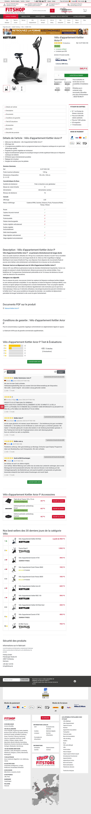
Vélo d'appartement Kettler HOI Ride (30, 539)
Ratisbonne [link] (7, 744)
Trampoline (66, 732)
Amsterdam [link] (7, 765)
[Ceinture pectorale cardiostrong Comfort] (8, 516)
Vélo (22, 27)
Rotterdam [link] (21, 767)
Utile (7, 390)
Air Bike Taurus (23, 624)
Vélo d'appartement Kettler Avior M (29, 586)
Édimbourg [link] (7, 752)
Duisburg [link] (23, 734)
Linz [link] (21, 759)
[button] (6, 88)
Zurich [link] (18, 772)
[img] (69, 59)
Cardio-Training (11, 16)
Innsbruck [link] (10, 759)
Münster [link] (17, 742)
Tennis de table (67, 734)
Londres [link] (18, 752)
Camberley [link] (24, 750)
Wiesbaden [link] (13, 746)
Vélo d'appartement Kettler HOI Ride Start (31, 605)
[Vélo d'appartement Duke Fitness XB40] (14, 569)
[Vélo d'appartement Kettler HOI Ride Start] (14, 607)
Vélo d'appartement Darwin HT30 (29, 558)
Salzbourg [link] (25, 759)
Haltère (65, 741)
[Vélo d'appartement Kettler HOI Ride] (14, 541)
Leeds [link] (11, 750)
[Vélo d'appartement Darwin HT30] (14, 559)
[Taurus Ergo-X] (14, 550)
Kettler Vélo (28, 27)
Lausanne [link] (13, 772)
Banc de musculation (69, 736)
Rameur (65, 727)
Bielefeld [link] (25, 730)
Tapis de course (67, 725)
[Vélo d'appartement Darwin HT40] (14, 616)
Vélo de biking (67, 738)
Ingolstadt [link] (12, 738)
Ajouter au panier (76, 75)
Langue (73, 1)
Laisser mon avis (34, 362)
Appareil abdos (67, 758)
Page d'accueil (6, 27)
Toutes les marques (68, 770)
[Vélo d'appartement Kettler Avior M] (14, 588)
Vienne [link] (6, 761)
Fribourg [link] (16, 736)
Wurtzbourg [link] (19, 746)
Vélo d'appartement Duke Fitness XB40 (31, 567)
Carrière (23, 1)
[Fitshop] (15, 10)
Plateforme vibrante (68, 767)
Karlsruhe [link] (18, 738)
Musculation (26, 16)
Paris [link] (8, 776)
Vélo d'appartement (68, 723)
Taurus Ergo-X (23, 548)
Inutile (12, 390)
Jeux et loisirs (40, 16)
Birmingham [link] (17, 750)
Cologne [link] (11, 740)
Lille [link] (5, 776)
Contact (28, 1)
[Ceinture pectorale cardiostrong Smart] (8, 508)
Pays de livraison (64, 1)
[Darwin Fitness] (24, 561)
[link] (72, 138)
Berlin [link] (21, 730)
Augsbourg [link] (16, 730)
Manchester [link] (24, 752)
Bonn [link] (10, 732)
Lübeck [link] (21, 740)
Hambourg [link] (22, 736)
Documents (9, 114)
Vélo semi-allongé (68, 745)
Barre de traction (67, 762)
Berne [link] (8, 772)
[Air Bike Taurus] (14, 626)
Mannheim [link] (7, 742)
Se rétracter (45, 718)
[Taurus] (24, 551)
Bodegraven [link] (14, 765)
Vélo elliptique (67, 721)
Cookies (36, 731)
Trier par (10, 372)
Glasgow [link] (13, 752)
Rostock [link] (13, 744)
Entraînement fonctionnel (70, 756)
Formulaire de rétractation (38, 738)
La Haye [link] (20, 765)
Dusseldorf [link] (18, 734)
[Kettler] (9, 37)
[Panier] (85, 10)
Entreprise (7, 1)
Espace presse (50, 747)
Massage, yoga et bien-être (59, 16)
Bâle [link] (5, 772)
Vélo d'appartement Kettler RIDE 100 (30, 595)
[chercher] (52, 10)
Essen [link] (6, 736)
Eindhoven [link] (7, 767)
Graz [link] (5, 759)
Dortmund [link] (7, 734)
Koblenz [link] (6, 740)
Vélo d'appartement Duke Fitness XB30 (31, 577)
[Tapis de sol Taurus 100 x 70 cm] (8, 501)
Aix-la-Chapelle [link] (8, 730)
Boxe (64, 743)
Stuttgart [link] (6, 746)
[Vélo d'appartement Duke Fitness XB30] (14, 578)
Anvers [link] (6, 726)
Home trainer (66, 749)
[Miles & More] (80, 705)
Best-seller (9, 129)
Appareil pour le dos (68, 760)
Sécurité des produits (12, 132)
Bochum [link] (6, 732)
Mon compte (81, 1)
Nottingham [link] (7, 754)
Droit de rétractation (49, 734)
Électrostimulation (68, 765)
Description (9, 110)
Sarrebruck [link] (19, 744)
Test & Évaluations (12, 121)
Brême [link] (26, 732)
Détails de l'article (11, 107)
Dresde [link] (12, 734)
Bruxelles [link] (11, 726)
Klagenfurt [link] (16, 759)
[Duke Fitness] (24, 570)
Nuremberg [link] (23, 742)
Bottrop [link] (15, 732)
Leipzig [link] (16, 740)
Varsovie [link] (6, 786)
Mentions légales (15, 1)
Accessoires (9, 125)
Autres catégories (79, 16)
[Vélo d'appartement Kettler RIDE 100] (14, 597)
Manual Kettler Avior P (12, 308)
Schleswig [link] (25, 744)
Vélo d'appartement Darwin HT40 (29, 614)
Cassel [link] (23, 738)
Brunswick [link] (20, 732)
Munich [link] (13, 742)
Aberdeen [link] (7, 750)
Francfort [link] (10, 736)
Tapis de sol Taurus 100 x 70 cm (24, 499)
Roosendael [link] (14, 767)
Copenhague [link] (7, 781)
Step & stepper (67, 751)
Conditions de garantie (13, 118)
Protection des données (50, 728)
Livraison (36, 733)
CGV (35, 727)
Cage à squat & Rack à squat (71, 754)
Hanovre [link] (6, 738)
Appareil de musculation (69, 730)
